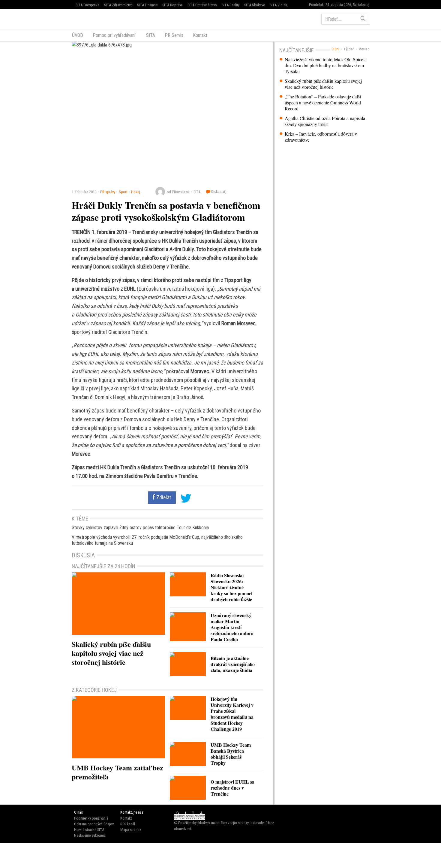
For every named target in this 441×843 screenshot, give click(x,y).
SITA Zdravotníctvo (118, 5)
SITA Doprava (172, 5)
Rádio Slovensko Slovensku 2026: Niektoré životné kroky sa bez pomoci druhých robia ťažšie (231, 587)
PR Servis (174, 35)
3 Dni (335, 49)
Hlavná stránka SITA (89, 829)
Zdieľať (163, 497)
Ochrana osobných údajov (94, 824)
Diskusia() (218, 191)
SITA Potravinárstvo (202, 5)
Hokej (135, 192)
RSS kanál (127, 824)
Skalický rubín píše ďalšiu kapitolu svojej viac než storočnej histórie (323, 84)
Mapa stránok (130, 829)
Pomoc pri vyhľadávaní (114, 35)
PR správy (107, 192)
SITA (150, 35)
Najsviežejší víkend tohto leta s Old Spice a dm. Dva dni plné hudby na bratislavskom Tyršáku (326, 65)
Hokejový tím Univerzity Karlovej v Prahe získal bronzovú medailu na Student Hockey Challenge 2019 (232, 713)
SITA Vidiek (278, 5)
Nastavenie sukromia (90, 835)
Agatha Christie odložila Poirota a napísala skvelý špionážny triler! (325, 121)
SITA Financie (147, 5)
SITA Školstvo (254, 5)
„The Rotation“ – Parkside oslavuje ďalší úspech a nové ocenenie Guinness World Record (323, 103)
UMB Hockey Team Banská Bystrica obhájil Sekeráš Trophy (231, 753)
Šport (123, 192)
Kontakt (200, 35)
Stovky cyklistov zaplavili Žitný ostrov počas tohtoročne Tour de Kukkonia (140, 527)
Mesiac (363, 49)
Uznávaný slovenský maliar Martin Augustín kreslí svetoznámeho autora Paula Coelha (232, 627)
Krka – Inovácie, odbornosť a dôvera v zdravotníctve (321, 137)
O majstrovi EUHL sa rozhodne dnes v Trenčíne (232, 787)
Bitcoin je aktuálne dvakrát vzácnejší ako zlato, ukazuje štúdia (233, 664)
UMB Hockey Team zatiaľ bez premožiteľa (117, 772)
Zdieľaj (90, 18)
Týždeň (349, 49)
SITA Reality (230, 5)
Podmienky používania (91, 818)
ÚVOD (77, 35)
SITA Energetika (87, 5)
